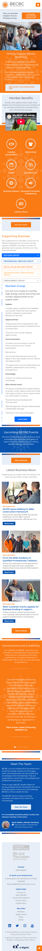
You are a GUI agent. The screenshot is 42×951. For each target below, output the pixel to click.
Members (21, 912)
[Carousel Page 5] (26, 47)
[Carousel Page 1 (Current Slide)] (15, 747)
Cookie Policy (21, 903)
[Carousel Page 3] (21, 47)
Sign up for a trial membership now (21, 87)
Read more (9, 523)
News (21, 917)
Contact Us (21, 892)
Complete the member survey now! (31, 15)
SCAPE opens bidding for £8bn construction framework (18, 510)
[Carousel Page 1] (16, 47)
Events (21, 920)
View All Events (21, 460)
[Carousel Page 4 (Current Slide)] (23, 47)
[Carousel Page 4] (22, 747)
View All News (21, 631)
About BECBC (21, 895)
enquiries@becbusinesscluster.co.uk (21, 884)
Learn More (22, 419)
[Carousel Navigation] (21, 36)
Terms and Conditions (21, 898)
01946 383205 (21, 870)
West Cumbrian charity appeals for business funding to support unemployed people (21, 608)
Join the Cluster (21, 225)
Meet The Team (21, 807)
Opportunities (21, 914)
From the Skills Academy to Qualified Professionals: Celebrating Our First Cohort (21, 559)
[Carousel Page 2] (18, 47)
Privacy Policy (21, 901)
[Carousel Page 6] (27, 747)
